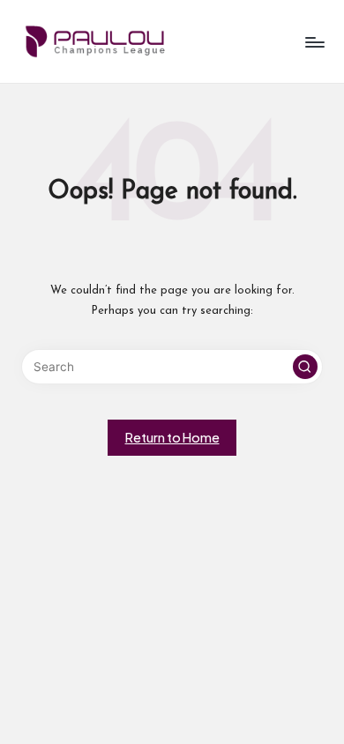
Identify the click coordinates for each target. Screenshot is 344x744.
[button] (305, 366)
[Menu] (314, 42)
